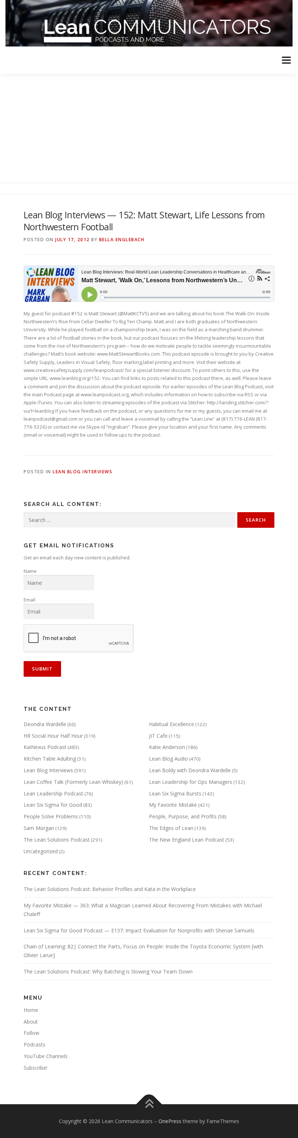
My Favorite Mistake (173, 804)
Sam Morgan (39, 828)
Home (31, 1010)
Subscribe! (35, 1067)
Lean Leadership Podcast (53, 793)
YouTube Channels (46, 1056)
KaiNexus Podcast (45, 747)
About (31, 1021)
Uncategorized (41, 851)
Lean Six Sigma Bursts (175, 793)
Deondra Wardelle (45, 724)
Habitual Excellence (171, 724)
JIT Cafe (158, 735)
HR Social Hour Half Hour (53, 735)
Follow (31, 1032)
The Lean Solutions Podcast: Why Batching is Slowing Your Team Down (108, 971)
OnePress (169, 1121)
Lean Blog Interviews (82, 472)
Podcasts (34, 1044)
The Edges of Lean (171, 828)
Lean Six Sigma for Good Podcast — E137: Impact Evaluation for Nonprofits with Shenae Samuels (139, 930)
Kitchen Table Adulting (50, 758)
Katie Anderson (167, 747)
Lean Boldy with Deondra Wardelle (190, 770)
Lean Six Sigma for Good (53, 804)
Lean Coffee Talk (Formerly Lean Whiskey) (73, 781)
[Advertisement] (149, 128)
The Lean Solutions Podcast (57, 839)
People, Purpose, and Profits (183, 816)
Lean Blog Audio (168, 758)
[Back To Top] (149, 1104)
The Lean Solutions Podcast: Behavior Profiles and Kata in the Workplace (110, 889)
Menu (286, 60)
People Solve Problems (51, 816)
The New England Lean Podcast (186, 839)
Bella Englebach (122, 239)
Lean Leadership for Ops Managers (190, 781)
